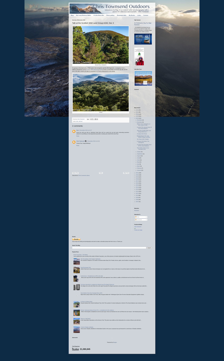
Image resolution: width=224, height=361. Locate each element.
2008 (137, 199)
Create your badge (138, 230)
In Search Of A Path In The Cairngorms (143, 142)
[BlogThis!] (92, 119)
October (139, 151)
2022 (137, 118)
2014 (137, 187)
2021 (137, 172)
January (139, 170)
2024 (137, 114)
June (138, 160)
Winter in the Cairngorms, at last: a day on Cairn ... (143, 124)
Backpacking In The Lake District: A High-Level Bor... (144, 136)
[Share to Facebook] (95, 119)
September (140, 154)
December (139, 120)
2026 (137, 110)
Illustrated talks (121, 15)
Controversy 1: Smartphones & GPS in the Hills (92, 276)
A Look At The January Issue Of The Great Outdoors (144, 128)
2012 (137, 191)
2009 (137, 197)
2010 (137, 195)
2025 (137, 112)
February (139, 168)
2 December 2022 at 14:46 (93, 141)
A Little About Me (99, 15)
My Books (132, 15)
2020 (137, 175)
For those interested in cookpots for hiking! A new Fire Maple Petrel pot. (97, 284)
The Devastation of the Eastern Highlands (90, 259)
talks (77, 121)
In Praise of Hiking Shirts (86, 301)
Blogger (115, 342)
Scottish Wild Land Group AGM (94, 69)
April (138, 164)
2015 (137, 185)
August (139, 156)
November (139, 122)
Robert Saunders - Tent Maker (81, 254)
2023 (137, 116)
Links (139, 15)
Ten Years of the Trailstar (143, 139)
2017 (137, 181)
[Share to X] (94, 119)
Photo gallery (110, 15)
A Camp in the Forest (142, 133)
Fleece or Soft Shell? (86, 318)
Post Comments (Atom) (84, 175)
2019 (137, 177)
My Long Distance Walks (83, 15)
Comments (139, 219)
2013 (137, 189)
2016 (137, 183)
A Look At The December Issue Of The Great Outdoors (144, 145)
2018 (137, 179)
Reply (77, 136)
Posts (137, 217)
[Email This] (90, 119)
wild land (80, 121)
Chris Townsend (80, 141)
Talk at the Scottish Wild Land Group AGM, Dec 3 (144, 131)
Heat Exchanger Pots (86, 267)
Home (100, 173)
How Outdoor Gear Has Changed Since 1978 (91, 293)
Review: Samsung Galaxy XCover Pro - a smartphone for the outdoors (97, 310)
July (138, 158)
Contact (145, 15)
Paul (77, 130)
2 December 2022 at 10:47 (85, 130)
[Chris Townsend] (135, 228)
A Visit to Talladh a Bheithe (87, 327)
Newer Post (75, 173)
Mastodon (136, 210)
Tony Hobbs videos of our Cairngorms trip (143, 148)
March (138, 166)
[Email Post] (88, 119)
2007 (137, 201)
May (138, 162)
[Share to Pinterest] (97, 119)
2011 (137, 193)
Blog (72, 15)
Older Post (126, 173)
